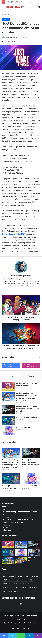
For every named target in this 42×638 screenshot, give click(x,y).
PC (31, 580)
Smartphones (7, 587)
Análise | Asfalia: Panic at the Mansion (10, 487)
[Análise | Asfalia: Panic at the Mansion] (8, 420)
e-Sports (11, 576)
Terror (16, 587)
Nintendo (16, 580)
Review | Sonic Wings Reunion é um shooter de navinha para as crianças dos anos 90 (26, 396)
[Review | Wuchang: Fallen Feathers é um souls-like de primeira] (8, 409)
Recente (31, 376)
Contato (7, 623)
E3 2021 (20, 576)
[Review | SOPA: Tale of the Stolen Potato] (8, 386)
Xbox (4, 591)
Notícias (12, 15)
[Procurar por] (39, 7)
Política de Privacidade (30, 623)
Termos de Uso (16, 623)
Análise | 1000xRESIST (25, 427)
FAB (27, 576)
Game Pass (34, 576)
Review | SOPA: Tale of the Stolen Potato (26, 384)
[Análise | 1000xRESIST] (8, 430)
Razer (15, 584)
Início (6, 15)
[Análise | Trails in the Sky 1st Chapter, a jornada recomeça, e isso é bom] (8, 560)
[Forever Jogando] (15, 7)
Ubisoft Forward (34, 587)
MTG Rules (6, 580)
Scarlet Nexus (24, 584)
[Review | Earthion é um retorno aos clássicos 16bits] (21, 560)
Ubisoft (23, 587)
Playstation (6, 584)
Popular (10, 376)
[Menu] (3, 7)
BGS (4, 576)
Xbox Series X (13, 591)
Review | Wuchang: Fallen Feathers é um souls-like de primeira (27, 408)
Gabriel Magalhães (11, 37)
